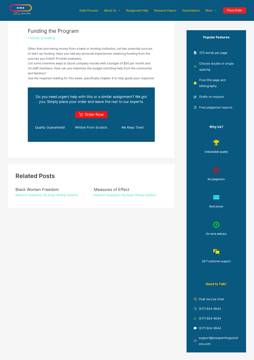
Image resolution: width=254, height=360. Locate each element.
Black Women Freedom (37, 189)
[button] (118, 10)
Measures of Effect (111, 189)
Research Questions (28, 195)
